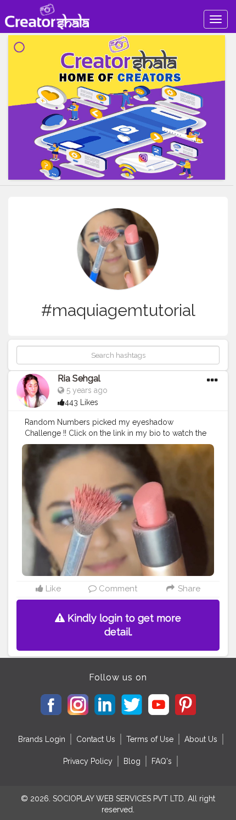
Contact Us (95, 739)
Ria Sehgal (79, 378)
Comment (117, 589)
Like (52, 589)
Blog (132, 761)
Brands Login (41, 739)
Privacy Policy (88, 761)
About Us (200, 739)
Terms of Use (149, 739)
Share (188, 589)
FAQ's (161, 761)
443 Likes (81, 402)
